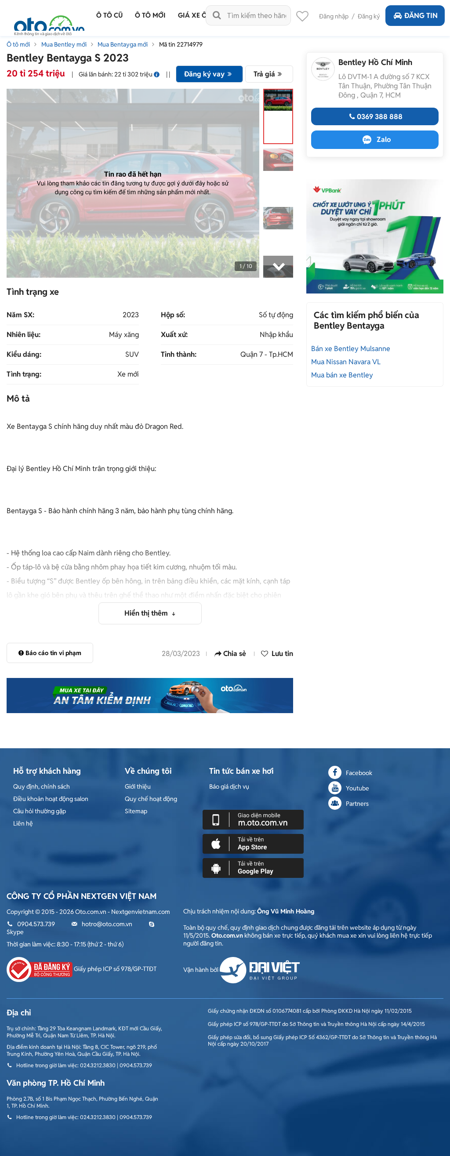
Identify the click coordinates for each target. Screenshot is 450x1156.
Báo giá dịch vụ (229, 786)
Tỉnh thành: (178, 354)
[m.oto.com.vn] (253, 819)
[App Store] (253, 843)
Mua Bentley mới (64, 44)
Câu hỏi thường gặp (39, 811)
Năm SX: (20, 315)
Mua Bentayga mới (123, 44)
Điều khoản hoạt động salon (50, 799)
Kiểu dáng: (24, 354)
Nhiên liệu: (23, 334)
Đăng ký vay (204, 74)
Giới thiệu (138, 786)
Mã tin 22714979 (181, 44)
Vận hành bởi (201, 970)
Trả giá (264, 74)
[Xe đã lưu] (302, 18)
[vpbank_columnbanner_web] (374, 236)
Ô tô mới (18, 44)
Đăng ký (369, 16)
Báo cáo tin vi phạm (53, 653)
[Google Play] (253, 867)
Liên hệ (23, 823)
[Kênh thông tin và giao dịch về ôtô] (49, 23)
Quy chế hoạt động (151, 799)
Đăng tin (421, 15)
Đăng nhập (333, 16)
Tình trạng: (24, 374)
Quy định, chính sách (41, 786)
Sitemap (136, 811)
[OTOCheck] (150, 695)
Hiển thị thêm (147, 613)
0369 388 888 (380, 116)
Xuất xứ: (174, 334)
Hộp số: (173, 315)
